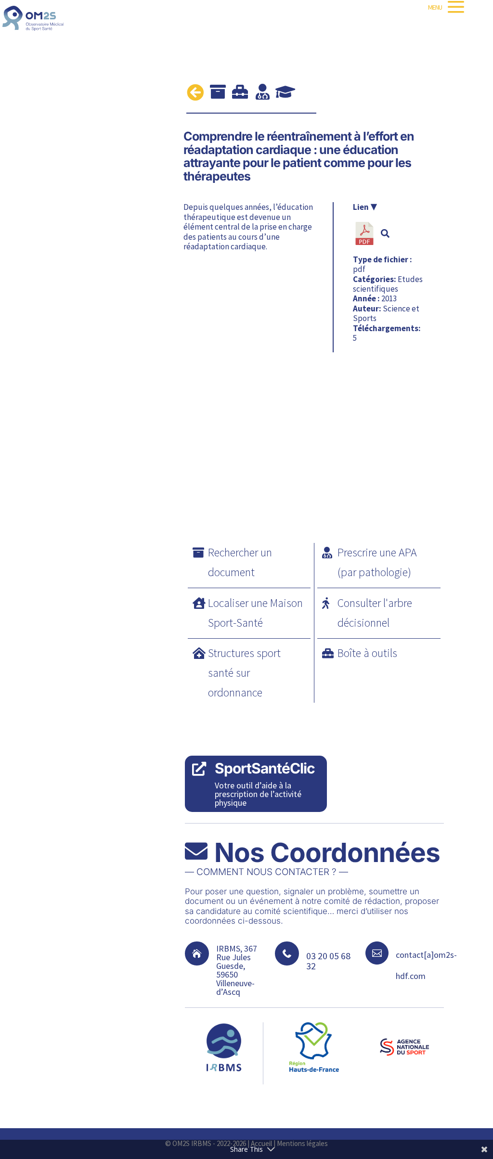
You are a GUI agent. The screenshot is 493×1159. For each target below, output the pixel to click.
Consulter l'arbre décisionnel (374, 612)
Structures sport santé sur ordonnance (244, 672)
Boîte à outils (367, 652)
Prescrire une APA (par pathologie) (377, 562)
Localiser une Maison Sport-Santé (255, 612)
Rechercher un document (240, 562)
